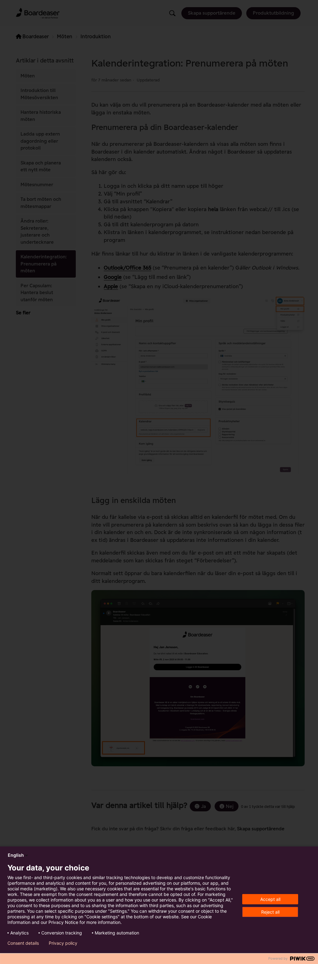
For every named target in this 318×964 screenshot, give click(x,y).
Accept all (270, 899)
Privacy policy (63, 943)
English (16, 855)
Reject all (270, 912)
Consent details (23, 943)
